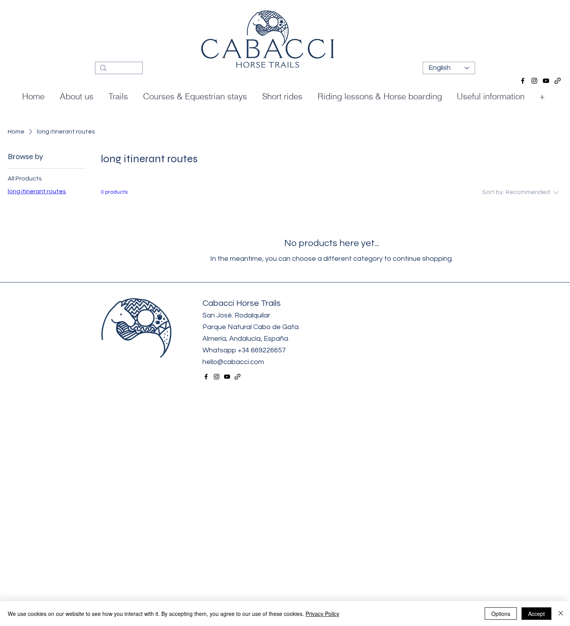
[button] (196, 96)
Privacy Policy (322, 613)
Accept (536, 613)
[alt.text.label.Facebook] (523, 81)
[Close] (560, 613)
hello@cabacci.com (234, 362)
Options (500, 613)
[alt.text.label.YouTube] (546, 81)
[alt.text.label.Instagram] (534, 81)
